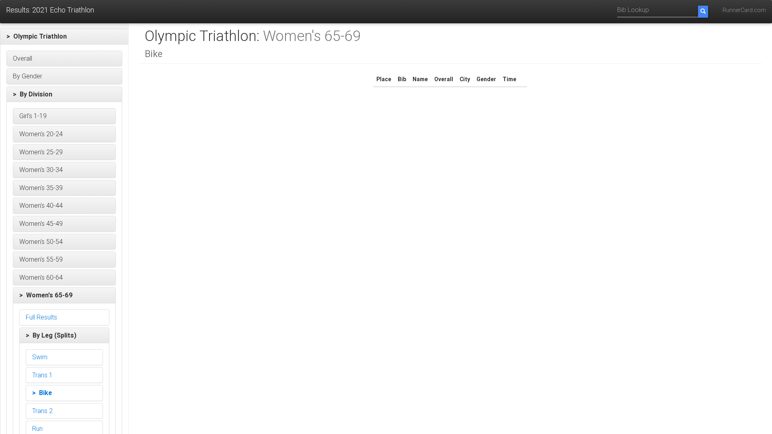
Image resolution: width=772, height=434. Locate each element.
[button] (64, 36)
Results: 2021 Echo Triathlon (50, 9)
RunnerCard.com (744, 10)
